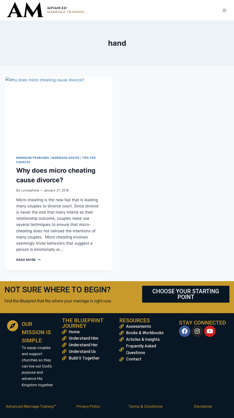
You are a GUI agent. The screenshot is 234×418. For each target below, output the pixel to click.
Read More (28, 260)
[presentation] (58, 112)
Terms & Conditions (146, 406)
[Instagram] (197, 331)
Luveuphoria (30, 190)
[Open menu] (224, 10)
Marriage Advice (66, 157)
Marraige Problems (32, 157)
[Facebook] (184, 331)
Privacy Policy (88, 406)
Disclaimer (203, 406)
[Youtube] (209, 331)
